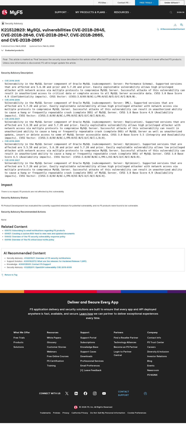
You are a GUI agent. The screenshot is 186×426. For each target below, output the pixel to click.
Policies (56, 413)
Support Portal (88, 337)
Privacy (65, 413)
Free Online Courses (58, 356)
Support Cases (88, 351)
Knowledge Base (89, 347)
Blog (149, 361)
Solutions (19, 347)
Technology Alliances (125, 342)
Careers (151, 347)
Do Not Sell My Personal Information (107, 413)
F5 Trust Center (155, 342)
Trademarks (45, 413)
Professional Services (92, 361)
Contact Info (154, 337)
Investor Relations (157, 356)
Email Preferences (90, 365)
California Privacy (79, 413)
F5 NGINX (152, 375)
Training (51, 365)
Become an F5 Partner (126, 347)
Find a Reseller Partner (126, 337)
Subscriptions (87, 342)
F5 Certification (55, 361)
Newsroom (153, 370)
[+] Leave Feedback (90, 370)
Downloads (86, 356)
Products (18, 342)
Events (150, 365)
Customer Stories (56, 347)
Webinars (52, 351)
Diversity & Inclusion (158, 351)
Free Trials (19, 337)
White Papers (54, 337)
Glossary (51, 342)
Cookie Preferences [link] (136, 413)
